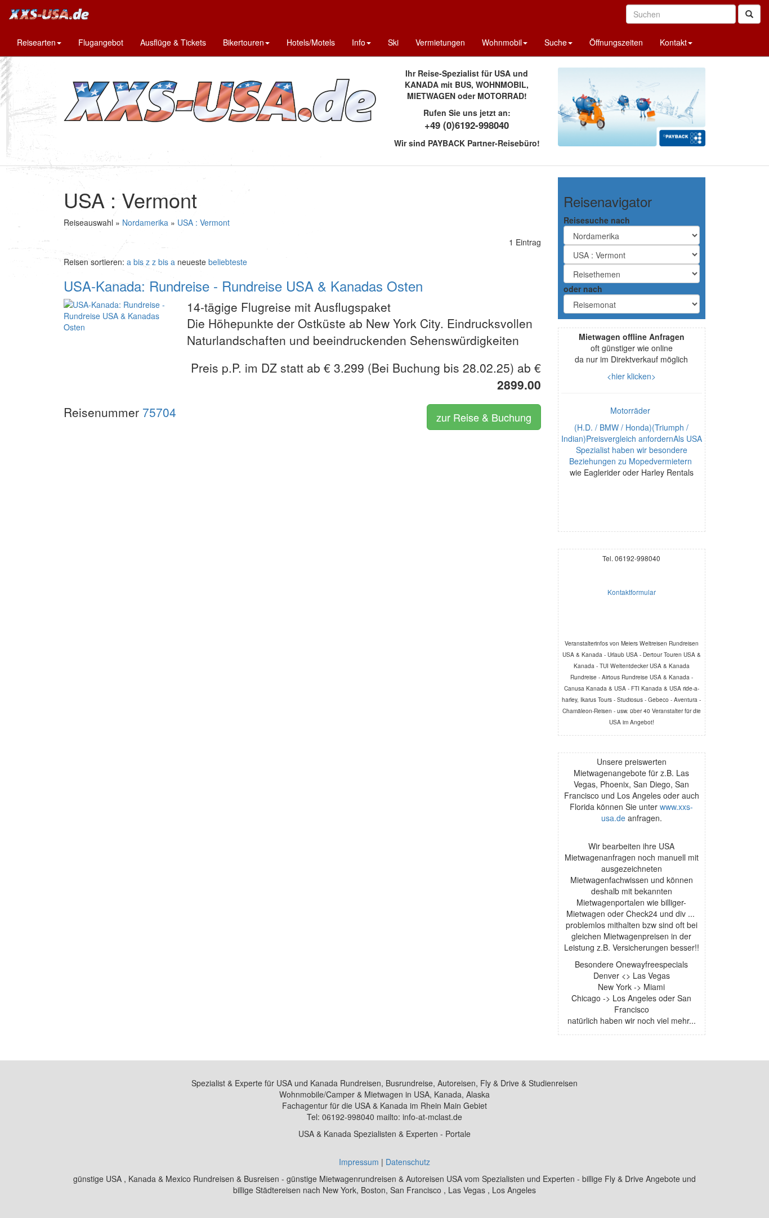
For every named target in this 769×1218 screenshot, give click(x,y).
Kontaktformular (631, 592)
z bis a (163, 261)
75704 (159, 412)
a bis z (138, 261)
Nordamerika (145, 222)
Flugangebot (100, 42)
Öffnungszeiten (616, 42)
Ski (393, 42)
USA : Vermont (203, 222)
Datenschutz (408, 1161)
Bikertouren (243, 42)
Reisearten (36, 42)
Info (358, 42)
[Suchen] (749, 14)
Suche (555, 42)
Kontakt (673, 42)
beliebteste (227, 261)
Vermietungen (440, 42)
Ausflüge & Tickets (173, 42)
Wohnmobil (502, 42)
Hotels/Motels (311, 42)
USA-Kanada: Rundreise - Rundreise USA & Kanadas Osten (243, 285)
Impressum (359, 1161)
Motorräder (631, 410)
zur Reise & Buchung (483, 417)
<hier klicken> (631, 376)
